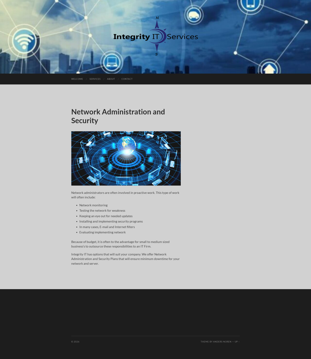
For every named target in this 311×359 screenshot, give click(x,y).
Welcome (77, 79)
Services (95, 79)
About (111, 79)
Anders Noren (222, 341)
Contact (127, 79)
